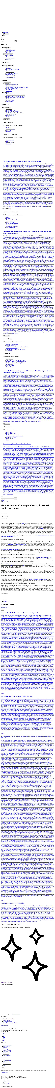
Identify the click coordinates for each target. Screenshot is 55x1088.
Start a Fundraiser (10, 70)
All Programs (9, 91)
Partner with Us (7, 1064)
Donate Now (9, 109)
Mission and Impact (10, 50)
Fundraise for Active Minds (12, 111)
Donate (6, 32)
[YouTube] (4, 1037)
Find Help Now (4, 1072)
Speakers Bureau (10, 100)
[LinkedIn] (3, 1040)
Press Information (7, 1055)
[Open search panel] (2, 496)
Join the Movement (8, 65)
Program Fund (9, 93)
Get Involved (7, 107)
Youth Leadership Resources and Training (15, 89)
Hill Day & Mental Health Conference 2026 (16, 96)
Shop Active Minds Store (12, 73)
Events (5, 1061)
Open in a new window (16, 1014)
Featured (6, 92)
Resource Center (7, 1051)
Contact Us (8, 59)
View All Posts (4, 607)
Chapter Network (7, 1060)
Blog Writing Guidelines (6, 982)
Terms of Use (6, 1081)
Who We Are (6, 47)
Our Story (8, 48)
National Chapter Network (12, 84)
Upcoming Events (10, 58)
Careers (8, 66)
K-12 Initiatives (9, 98)
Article (7, 501)
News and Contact (8, 54)
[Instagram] (3, 1033)
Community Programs (11, 85)
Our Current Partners (11, 114)
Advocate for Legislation (12, 75)
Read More (17, 689)
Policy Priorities (7, 1050)
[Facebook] (3, 1035)
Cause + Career (9, 101)
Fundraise (5, 1062)
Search (6, 33)
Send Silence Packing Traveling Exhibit (15, 97)
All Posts (3, 501)
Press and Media (10, 55)
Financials (8, 52)
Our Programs (6, 1046)
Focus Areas (7, 83)
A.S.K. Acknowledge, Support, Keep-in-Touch (17, 87)
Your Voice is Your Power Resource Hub (15, 95)
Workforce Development (11, 88)
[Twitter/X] (4, 1039)
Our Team (8, 51)
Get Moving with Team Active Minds (14, 112)
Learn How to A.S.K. (11, 74)
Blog (7, 56)
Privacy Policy (6, 1083)
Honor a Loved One (10, 110)
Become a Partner (10, 115)
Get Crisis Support (10, 77)
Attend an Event (10, 72)
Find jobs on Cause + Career (12, 69)
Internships (8, 68)
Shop (7, 116)
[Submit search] (15, 41)
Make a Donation (4, 1025)
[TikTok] (3, 1036)
